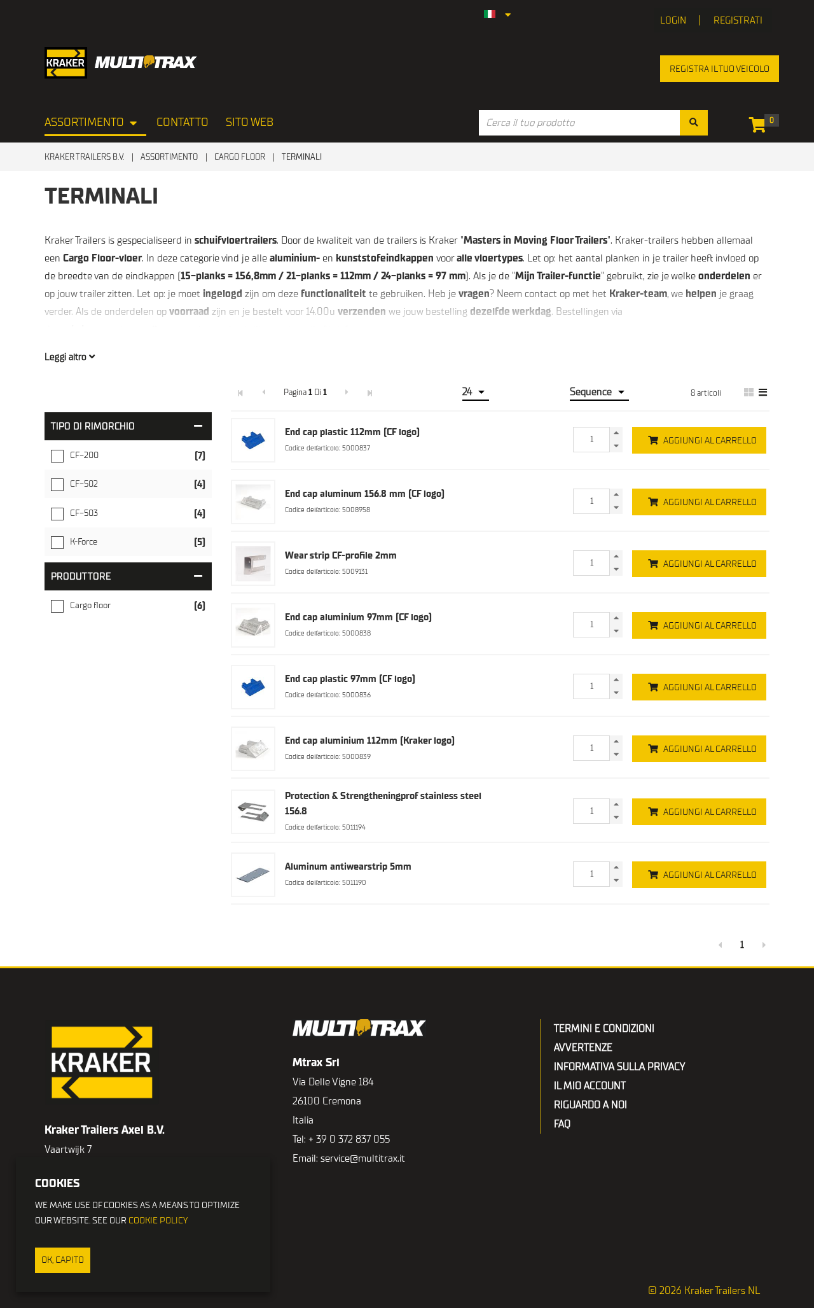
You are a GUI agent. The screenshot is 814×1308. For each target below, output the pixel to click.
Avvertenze (583, 1048)
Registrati (738, 20)
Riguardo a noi (590, 1105)
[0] (760, 127)
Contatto (182, 122)
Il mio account (590, 1086)
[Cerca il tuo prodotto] (694, 123)
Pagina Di (305, 392)
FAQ (562, 1124)
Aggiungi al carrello (710, 440)
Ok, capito (62, 1260)
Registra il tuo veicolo (719, 69)
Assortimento (84, 122)
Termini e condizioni (604, 1028)
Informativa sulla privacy (619, 1067)
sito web (249, 122)
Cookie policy (158, 1220)
